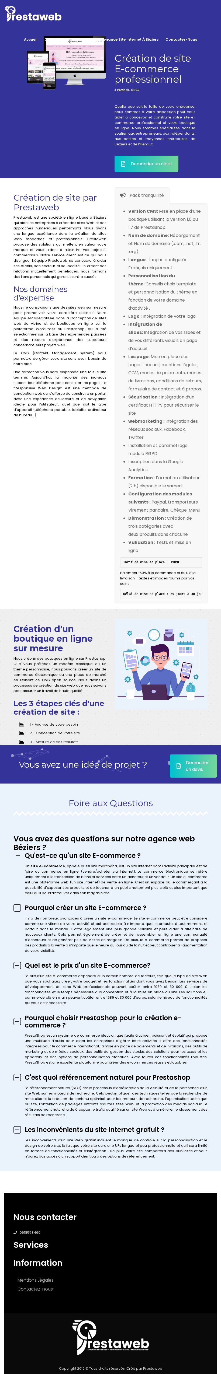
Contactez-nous (181, 39)
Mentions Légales (36, 1280)
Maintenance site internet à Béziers (125, 39)
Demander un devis (151, 164)
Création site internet (64, 39)
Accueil (30, 39)
